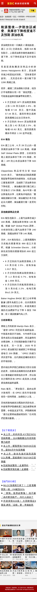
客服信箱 (8, 587)
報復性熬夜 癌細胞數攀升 (18, 556)
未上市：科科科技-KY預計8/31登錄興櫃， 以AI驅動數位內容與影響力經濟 (18, 438)
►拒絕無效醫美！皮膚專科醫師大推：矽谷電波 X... (16, 465)
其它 (14, 16)
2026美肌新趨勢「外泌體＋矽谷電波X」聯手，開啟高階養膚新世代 (18, 540)
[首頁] (18, 3)
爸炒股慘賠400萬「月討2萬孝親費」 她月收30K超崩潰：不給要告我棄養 (31, 556)
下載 (32, 10)
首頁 (1, 16)
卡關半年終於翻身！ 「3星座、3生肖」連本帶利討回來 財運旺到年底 (6, 540)
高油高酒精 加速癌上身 (6, 572)
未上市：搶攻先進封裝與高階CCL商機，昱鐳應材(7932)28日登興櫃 (18, 457)
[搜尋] (34, 5)
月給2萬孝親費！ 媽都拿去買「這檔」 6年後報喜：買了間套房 (18, 572)
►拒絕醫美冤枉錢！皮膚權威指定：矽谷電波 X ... (16, 469)
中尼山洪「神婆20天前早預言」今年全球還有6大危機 (6, 556)
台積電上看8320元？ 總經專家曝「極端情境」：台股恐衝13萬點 (31, 572)
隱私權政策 (30, 587)
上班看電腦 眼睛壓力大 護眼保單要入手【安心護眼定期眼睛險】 (31, 540)
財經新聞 (8, 16)
